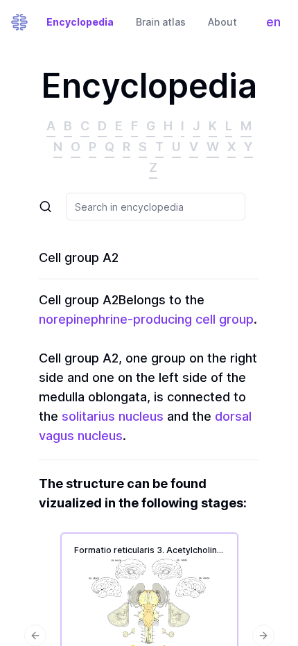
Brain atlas (161, 22)
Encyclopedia (80, 22)
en (276, 25)
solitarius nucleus (113, 416)
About (222, 22)
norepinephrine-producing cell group (146, 319)
